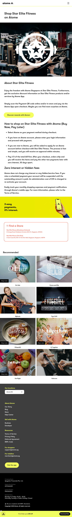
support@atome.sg (12, 450)
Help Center (9, 415)
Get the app (11, 465)
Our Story (8, 407)
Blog (6, 409)
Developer (8, 426)
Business (8, 423)
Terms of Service (10, 434)
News (7, 412)
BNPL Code (9, 442)
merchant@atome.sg (12, 456)
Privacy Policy (10, 436)
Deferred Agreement (12, 439)
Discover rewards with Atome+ (18, 115)
